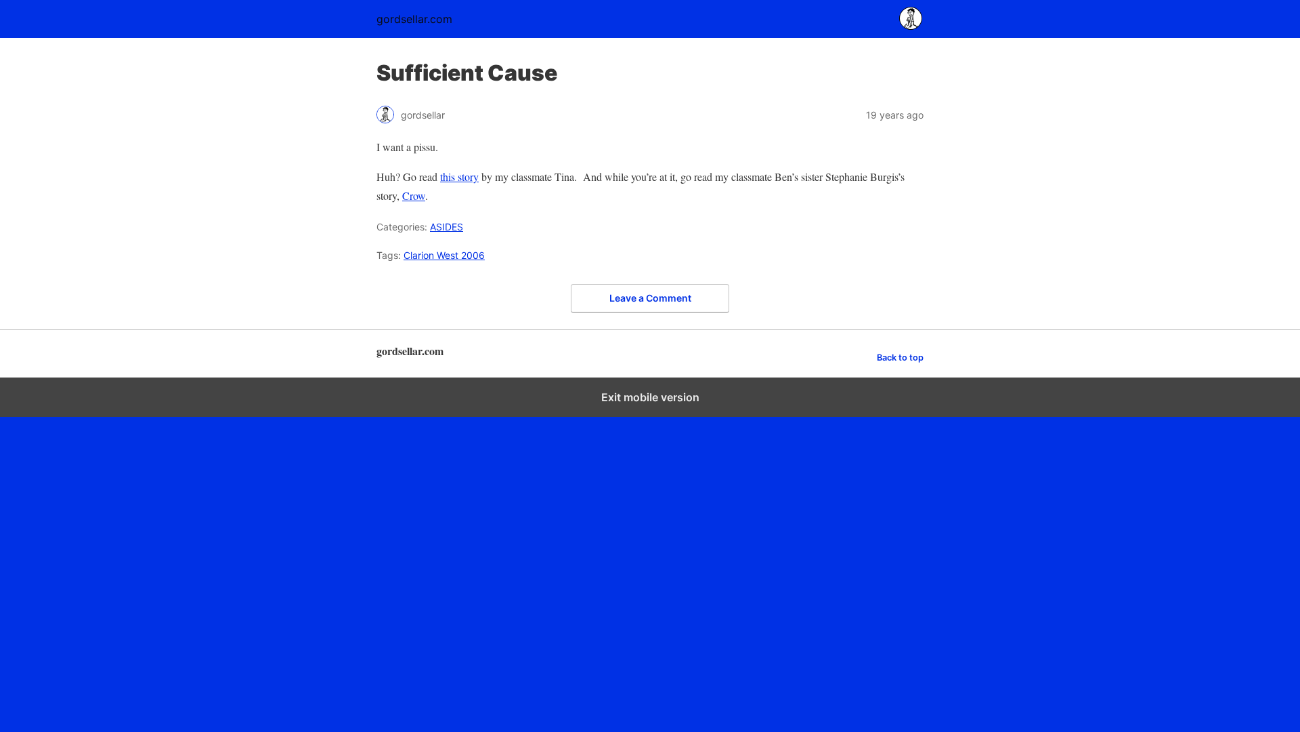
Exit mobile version (650, 397)
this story (459, 176)
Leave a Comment (650, 298)
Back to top (900, 357)
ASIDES (446, 226)
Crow (413, 195)
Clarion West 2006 (444, 255)
